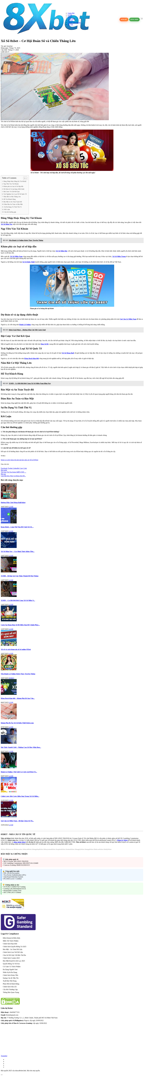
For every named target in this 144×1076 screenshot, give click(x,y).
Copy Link (23, 468)
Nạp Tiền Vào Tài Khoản (11, 184)
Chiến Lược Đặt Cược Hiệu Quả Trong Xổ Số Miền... (20, 796)
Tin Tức (70, 24)
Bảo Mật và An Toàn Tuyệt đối (12, 202)
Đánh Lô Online (25, 324)
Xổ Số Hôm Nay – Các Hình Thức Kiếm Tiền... (17, 551)
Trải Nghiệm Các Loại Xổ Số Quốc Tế (15, 194)
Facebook (4, 468)
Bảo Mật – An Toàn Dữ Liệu (12, 949)
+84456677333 (14, 1012)
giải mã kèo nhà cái (23, 460)
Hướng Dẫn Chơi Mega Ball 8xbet (13, 502)
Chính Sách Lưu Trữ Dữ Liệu (13, 952)
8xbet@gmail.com (12, 1015)
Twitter (10, 468)
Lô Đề (70, 15)
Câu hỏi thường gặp (10, 212)
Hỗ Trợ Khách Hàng (9, 199)
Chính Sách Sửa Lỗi (9, 987)
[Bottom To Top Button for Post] (2, 1074)
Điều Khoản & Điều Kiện (11, 938)
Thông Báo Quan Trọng (11, 992)
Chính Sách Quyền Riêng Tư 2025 (14, 946)
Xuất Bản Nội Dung (9, 981)
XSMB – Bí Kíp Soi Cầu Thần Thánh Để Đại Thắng (19, 576)
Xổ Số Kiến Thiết (28, 262)
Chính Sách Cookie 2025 (11, 958)
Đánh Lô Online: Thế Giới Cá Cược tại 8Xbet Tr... (19, 772)
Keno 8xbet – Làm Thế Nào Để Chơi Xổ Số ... (17, 527)
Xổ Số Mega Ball (68, 353)
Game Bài (71, 13)
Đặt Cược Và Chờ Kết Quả (11, 191)
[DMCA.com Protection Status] (10, 1004)
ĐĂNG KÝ (124, 19)
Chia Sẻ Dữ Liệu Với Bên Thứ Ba (14, 955)
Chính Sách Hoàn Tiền (10, 975)
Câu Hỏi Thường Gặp (10, 989)
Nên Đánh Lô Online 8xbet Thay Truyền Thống (18, 674)
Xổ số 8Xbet (34, 460)
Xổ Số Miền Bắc (61, 251)
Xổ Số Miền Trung (119, 256)
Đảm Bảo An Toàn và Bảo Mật (13, 204)
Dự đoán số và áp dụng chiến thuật (13, 189)
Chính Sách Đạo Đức (10, 944)
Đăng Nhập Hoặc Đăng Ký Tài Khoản (14, 181)
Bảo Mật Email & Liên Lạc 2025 (14, 961)
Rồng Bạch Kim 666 (31, 358)
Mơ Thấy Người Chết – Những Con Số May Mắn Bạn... (21, 747)
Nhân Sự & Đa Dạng (10, 972)
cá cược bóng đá (10, 460)
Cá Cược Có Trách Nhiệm (11, 966)
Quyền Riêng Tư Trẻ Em (11, 964)
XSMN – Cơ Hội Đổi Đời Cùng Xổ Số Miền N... (18, 600)
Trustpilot (4, 1056)
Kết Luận (7, 209)
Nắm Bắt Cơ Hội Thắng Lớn (12, 196)
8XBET (11, 678)
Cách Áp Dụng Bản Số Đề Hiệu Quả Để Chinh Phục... (20, 625)
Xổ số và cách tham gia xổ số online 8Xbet (16, 649)
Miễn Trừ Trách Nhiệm (10, 941)
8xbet (3, 460)
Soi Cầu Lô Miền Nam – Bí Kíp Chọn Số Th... (17, 821)
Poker (70, 17)
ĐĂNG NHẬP (134, 19)
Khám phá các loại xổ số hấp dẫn (13, 186)
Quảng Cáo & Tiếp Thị (10, 978)
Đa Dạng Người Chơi (10, 969)
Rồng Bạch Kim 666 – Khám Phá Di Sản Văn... (18, 698)
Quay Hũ (71, 19)
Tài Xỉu (70, 21)
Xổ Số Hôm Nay (6, 224)
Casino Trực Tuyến (74, 22)
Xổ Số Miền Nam (16, 256)
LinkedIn (16, 468)
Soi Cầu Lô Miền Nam (128, 319)
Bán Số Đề (44, 344)
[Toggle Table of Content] (24, 178)
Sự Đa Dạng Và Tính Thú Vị (13, 207)
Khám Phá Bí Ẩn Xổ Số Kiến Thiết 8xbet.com (17, 723)
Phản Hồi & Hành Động (11, 984)
